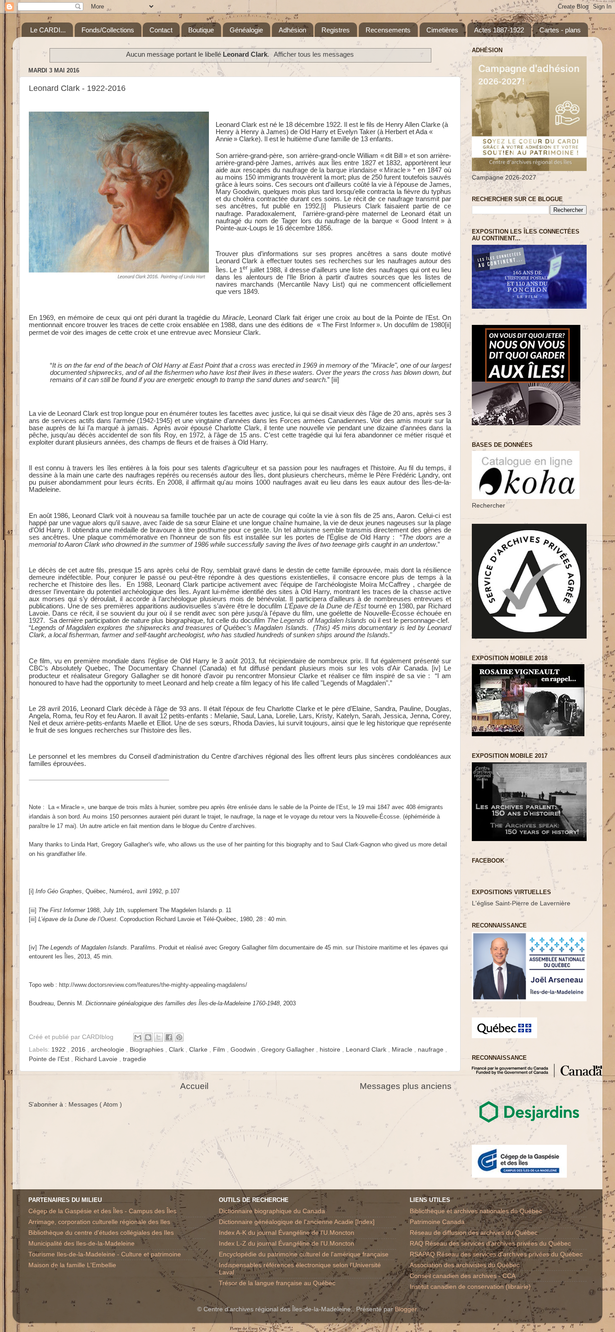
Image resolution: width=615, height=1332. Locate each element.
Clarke (199, 1049)
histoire (331, 1049)
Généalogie (246, 30)
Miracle (403, 1049)
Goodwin (244, 1049)
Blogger (405, 1309)
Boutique (201, 30)
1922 (59, 1049)
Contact (160, 30)
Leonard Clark (367, 1049)
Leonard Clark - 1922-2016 (77, 88)
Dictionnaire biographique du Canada (272, 1211)
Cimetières (442, 30)
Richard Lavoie (97, 1059)
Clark (177, 1049)
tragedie (134, 1059)
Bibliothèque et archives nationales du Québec (476, 1211)
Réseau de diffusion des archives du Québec (474, 1232)
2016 (79, 1049)
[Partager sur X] (158, 1037)
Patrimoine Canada (437, 1222)
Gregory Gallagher (288, 1049)
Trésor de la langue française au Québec (277, 1283)
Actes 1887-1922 (499, 30)
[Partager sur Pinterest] (179, 1037)
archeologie (108, 1049)
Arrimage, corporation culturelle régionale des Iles (99, 1222)
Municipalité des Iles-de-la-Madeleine (81, 1243)
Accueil (194, 1086)
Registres (335, 30)
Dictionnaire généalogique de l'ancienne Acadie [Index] (297, 1222)
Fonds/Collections (107, 30)
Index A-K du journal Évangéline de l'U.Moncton (286, 1232)
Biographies (147, 1049)
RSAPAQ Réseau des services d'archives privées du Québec (496, 1254)
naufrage (431, 1049)
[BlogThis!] (148, 1037)
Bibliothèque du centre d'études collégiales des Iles (101, 1232)
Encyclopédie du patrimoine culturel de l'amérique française (304, 1254)
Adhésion (292, 30)
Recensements (388, 30)
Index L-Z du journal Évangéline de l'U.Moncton (286, 1243)
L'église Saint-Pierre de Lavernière (521, 903)
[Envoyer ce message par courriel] (137, 1037)
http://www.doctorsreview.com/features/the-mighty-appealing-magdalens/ (153, 984)
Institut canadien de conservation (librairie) (470, 1286)
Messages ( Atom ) (95, 1104)
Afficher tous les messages (314, 54)
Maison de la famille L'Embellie (72, 1265)
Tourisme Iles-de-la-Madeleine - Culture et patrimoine (104, 1254)
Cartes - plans (560, 30)
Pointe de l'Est (50, 1059)
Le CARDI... (48, 30)
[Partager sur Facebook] (168, 1037)
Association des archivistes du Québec (465, 1265)
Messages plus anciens (406, 1086)
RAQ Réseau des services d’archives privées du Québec (490, 1243)
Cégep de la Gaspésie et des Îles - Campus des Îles (102, 1211)
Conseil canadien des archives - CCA (463, 1276)
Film (220, 1049)
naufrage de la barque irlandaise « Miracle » (346, 170)
